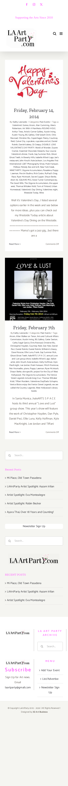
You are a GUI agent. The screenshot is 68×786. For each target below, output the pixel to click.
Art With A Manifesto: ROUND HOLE (38, 128)
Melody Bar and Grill (30, 167)
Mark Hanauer (51, 164)
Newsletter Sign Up (34, 526)
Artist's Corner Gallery (33, 132)
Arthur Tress (17, 132)
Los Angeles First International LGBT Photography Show (34, 162)
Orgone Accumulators (32, 170)
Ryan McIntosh (23, 177)
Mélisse (16, 167)
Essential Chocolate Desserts (32, 151)
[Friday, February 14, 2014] (34, 81)
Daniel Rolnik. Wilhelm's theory (43, 349)
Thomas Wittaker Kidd (26, 186)
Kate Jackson (36, 160)
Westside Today (31, 193)
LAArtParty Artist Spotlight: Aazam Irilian (30, 486)
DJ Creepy (36, 144)
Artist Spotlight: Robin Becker (24, 503)
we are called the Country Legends (34, 386)
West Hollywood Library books (44, 389)
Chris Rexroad (36, 343)
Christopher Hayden (19, 346)
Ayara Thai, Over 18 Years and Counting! (30, 512)
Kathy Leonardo (20, 122)
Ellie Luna (28, 352)
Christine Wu (24, 138)
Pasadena (47, 170)
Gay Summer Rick (42, 154)
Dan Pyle (47, 346)
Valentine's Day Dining (31, 189)
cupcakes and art (43, 141)
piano (26, 368)
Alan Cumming (42, 125)
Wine (41, 193)
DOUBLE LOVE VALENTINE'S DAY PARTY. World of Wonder (33, 146)
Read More (14, 244)
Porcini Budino (26, 173)
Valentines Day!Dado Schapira (44, 381)
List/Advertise (50, 679)
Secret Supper (37, 177)
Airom (32, 125)
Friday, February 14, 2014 (34, 77)
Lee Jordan (25, 365)
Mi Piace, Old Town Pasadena (24, 478)
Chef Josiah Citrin (43, 135)
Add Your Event (50, 670)
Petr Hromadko (16, 368)
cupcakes (30, 141)
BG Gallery (29, 135)
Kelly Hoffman (46, 362)
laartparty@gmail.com (18, 687)
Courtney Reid (35, 346)
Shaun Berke (50, 177)
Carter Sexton (51, 339)
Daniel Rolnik (22, 349)
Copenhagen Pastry (40, 138)
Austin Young (18, 135)
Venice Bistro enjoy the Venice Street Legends (30, 384)
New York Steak (47, 167)
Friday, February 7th (34, 285)
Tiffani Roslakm (22, 381)
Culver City (20, 141)
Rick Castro (39, 173)
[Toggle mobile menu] (61, 33)
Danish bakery (25, 144)
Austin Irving (50, 132)
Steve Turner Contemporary (44, 180)
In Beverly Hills (28, 157)
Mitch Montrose (51, 365)
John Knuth (25, 160)
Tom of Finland (44, 186)
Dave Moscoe (17, 352)
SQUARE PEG (25, 180)
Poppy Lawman (37, 368)
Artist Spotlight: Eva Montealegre (26, 495)
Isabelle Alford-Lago (44, 157)
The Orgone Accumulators (36, 183)
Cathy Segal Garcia (21, 343)
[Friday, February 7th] (34, 289)
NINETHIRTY (15, 170)
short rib (14, 180)
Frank (30, 154)
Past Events (45, 122)
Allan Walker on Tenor (26, 336)
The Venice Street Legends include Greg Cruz (34, 376)
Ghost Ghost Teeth (18, 355)
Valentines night (50, 189)
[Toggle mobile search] (54, 33)
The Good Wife (17, 183)
